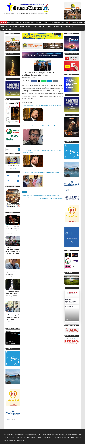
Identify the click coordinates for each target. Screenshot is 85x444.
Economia (56, 26)
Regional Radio (17, 331)
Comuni (50, 26)
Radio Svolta (75, 338)
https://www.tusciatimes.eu (19, 440)
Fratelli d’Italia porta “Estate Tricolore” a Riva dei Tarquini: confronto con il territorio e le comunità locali (12, 251)
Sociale (68, 26)
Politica (28, 26)
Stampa (55, 81)
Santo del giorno (72, 301)
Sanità (39, 26)
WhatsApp (43, 81)
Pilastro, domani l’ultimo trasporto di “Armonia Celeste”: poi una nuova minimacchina (60, 22)
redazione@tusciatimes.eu (72, 434)
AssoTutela (24, 192)
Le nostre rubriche (5, 29)
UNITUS (62, 26)
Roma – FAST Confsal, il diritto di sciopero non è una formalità (29, 22)
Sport (44, 26)
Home (2, 26)
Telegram (49, 81)
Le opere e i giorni (72, 313)
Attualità (15, 26)
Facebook (34, 81)
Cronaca (22, 26)
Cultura (34, 26)
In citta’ (74, 26)
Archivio (8, 26)
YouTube (14, 168)
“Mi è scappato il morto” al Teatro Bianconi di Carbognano (50, 198)
